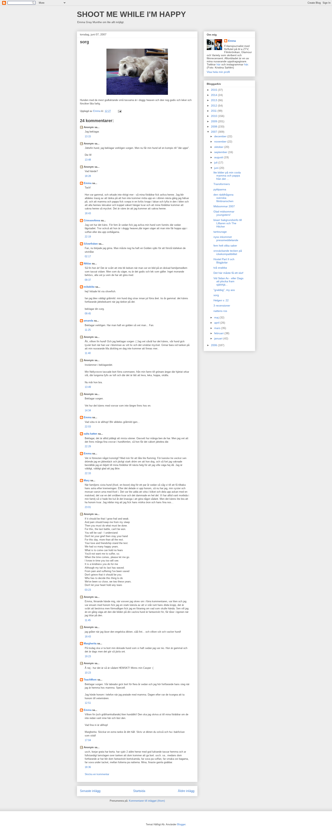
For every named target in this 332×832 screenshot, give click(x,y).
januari (218, 338)
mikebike (89, 286)
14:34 (88, 410)
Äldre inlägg (186, 791)
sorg (216, 295)
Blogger (181, 824)
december (220, 136)
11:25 (88, 329)
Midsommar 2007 (224, 206)
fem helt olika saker (225, 245)
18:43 (88, 213)
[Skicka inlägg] (119, 111)
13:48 (88, 159)
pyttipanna (219, 189)
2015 (214, 89)
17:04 (88, 740)
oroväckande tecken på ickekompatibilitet (227, 252)
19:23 (88, 656)
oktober (219, 146)
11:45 (88, 620)
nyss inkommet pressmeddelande (225, 238)
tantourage (220, 231)
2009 (214, 121)
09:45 (88, 313)
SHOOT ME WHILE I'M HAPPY (131, 14)
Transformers (221, 184)
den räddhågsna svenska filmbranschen (223, 198)
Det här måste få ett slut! (228, 272)
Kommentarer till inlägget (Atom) (147, 800)
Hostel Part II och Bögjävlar (223, 261)
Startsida (139, 791)
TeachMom (90, 679)
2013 (214, 100)
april (217, 322)
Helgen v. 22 (221, 300)
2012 (214, 105)
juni (216, 167)
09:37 (88, 279)
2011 (214, 110)
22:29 (88, 446)
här (219, 64)
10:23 (88, 672)
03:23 (88, 589)
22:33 (88, 473)
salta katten (90, 433)
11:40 (88, 353)
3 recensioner (221, 305)
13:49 (88, 387)
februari (219, 333)
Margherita (90, 643)
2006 (214, 345)
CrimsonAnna (92, 220)
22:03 (88, 426)
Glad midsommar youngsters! (223, 213)
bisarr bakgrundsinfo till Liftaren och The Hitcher (227, 223)
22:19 (88, 236)
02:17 (88, 256)
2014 (214, 95)
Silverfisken (91, 243)
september (221, 152)
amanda (88, 320)
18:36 (88, 767)
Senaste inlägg (90, 791)
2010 (214, 115)
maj (216, 317)
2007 (214, 131)
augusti (219, 157)
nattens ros (220, 310)
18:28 (88, 176)
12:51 (88, 702)
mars (217, 328)
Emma (87, 183)
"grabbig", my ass (224, 289)
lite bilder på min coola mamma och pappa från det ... (227, 176)
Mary (87, 480)
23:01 (88, 507)
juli (216, 162)
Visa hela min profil (218, 71)
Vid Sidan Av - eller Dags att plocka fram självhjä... (228, 281)
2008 (214, 126)
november (220, 141)
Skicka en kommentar (97, 774)
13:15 (88, 136)
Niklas (87, 263)
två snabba (220, 267)
